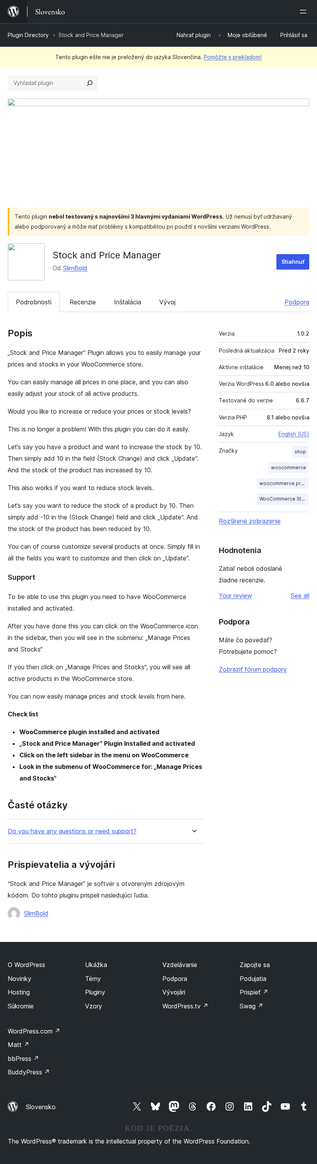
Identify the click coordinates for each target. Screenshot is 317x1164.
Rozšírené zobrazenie (250, 521)
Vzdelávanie (179, 965)
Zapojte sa (255, 965)
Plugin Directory (28, 35)
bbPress (23, 1058)
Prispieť (254, 992)
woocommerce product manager (283, 483)
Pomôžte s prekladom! (233, 57)
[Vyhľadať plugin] (89, 83)
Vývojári (173, 992)
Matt (18, 1045)
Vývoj (167, 302)
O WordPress (26, 965)
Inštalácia (127, 302)
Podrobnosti (33, 302)
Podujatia (253, 978)
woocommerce (288, 467)
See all (300, 595)
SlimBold (75, 268)
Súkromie (21, 1006)
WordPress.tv (185, 1006)
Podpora (297, 302)
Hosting (19, 992)
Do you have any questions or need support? (72, 831)
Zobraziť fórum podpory (253, 669)
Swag (251, 1006)
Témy (93, 978)
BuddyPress (29, 1072)
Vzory (93, 1006)
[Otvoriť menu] (304, 11)
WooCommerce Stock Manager (283, 499)
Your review (235, 595)
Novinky (19, 978)
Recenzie (83, 302)
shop (300, 452)
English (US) (293, 434)
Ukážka (96, 965)
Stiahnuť (292, 261)
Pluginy (95, 992)
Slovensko (41, 1107)
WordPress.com (34, 1031)
